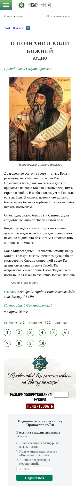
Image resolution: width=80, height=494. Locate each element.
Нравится (18, 27)
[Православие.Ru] (34, 5)
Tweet (7, 27)
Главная (8, 16)
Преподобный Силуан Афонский (28, 68)
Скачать (10, 291)
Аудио (19, 16)
